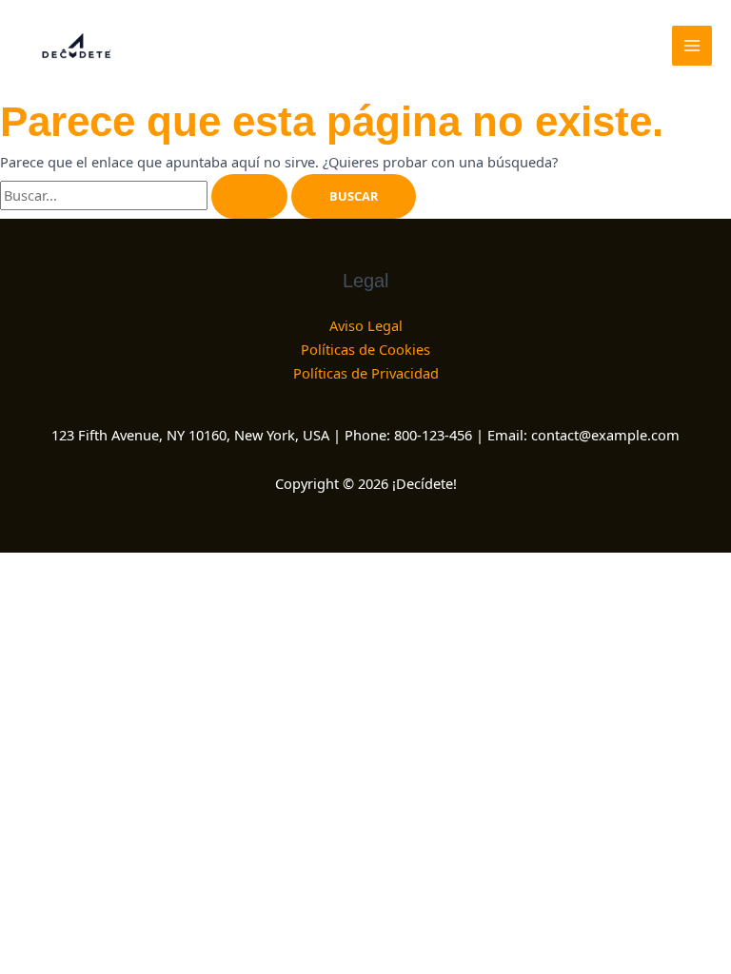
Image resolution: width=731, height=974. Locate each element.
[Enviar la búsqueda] (249, 196)
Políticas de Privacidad (366, 372)
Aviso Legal (366, 325)
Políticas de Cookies (365, 349)
